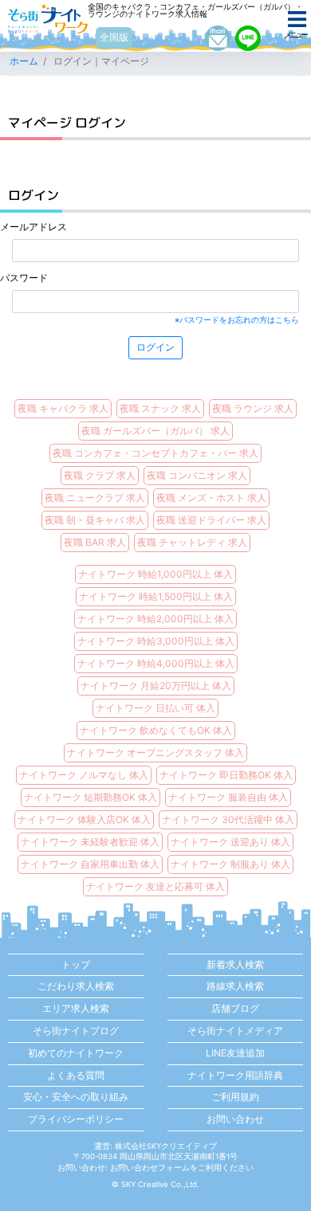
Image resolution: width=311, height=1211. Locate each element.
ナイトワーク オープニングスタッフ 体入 (155, 752)
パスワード (24, 278)
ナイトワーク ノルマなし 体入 (83, 775)
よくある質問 (75, 1075)
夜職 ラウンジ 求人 (252, 408)
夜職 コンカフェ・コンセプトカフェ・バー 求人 (155, 453)
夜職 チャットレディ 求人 (192, 542)
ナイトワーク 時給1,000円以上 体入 (155, 574)
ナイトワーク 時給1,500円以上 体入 (156, 596)
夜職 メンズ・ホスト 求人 (211, 498)
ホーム (24, 61)
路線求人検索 (235, 986)
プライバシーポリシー (76, 1119)
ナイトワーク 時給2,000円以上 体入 (155, 619)
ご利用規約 (235, 1097)
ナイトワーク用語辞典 (235, 1075)
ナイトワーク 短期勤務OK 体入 (90, 797)
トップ (75, 964)
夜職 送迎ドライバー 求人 (211, 520)
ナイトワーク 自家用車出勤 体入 (90, 864)
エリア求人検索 (75, 1008)
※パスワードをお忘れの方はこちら (237, 319)
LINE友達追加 (235, 1053)
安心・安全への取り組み (75, 1097)
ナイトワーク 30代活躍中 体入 (228, 819)
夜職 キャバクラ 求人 (63, 408)
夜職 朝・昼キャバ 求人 (95, 520)
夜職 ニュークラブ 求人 (95, 498)
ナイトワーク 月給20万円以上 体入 (156, 686)
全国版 (114, 37)
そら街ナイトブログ (76, 1031)
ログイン (155, 347)
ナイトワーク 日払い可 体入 (155, 708)
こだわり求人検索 (75, 986)
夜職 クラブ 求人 (100, 475)
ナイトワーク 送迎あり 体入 (230, 842)
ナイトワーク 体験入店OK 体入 (84, 819)
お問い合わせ (235, 1119)
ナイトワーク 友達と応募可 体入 (155, 886)
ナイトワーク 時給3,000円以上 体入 (155, 641)
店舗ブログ (235, 1008)
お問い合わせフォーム (150, 1167)
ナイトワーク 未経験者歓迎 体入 (90, 842)
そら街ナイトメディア (235, 1031)
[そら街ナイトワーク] (48, 18)
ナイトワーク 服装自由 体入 (228, 797)
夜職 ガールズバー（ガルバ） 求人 (155, 431)
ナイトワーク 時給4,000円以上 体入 (155, 663)
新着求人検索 (235, 964)
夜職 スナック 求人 (160, 408)
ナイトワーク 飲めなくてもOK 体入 (156, 730)
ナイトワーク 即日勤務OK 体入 (226, 775)
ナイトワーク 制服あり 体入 (230, 864)
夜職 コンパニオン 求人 (197, 475)
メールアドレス (33, 227)
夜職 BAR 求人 (95, 542)
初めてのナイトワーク (76, 1053)
